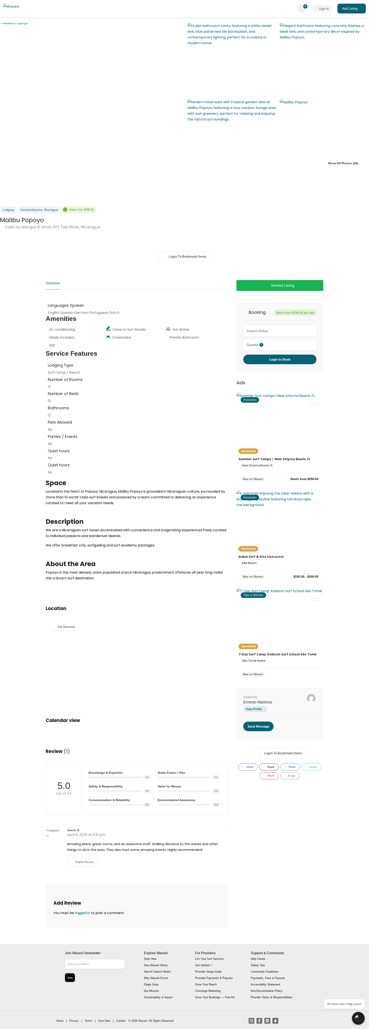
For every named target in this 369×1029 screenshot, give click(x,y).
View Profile (254, 709)
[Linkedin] (267, 1021)
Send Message (258, 726)
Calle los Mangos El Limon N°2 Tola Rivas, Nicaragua (52, 227)
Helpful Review (84, 862)
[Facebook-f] (259, 1021)
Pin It (270, 775)
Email (291, 775)
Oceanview (121, 337)
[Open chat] (358, 1018)
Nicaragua (51, 209)
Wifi (52, 345)
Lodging (8, 209)
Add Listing (349, 8)
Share (249, 767)
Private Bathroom (184, 337)
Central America (31, 209)
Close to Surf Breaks (129, 329)
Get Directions (66, 626)
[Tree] (275, 1021)
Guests (254, 345)
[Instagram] (251, 1021)
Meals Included (61, 337)
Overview (53, 283)
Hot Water (181, 329)
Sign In (323, 8)
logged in (82, 912)
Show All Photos (339, 163)
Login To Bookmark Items (283, 753)
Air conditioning (62, 329)
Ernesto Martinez (257, 702)
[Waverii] (11, 7)
